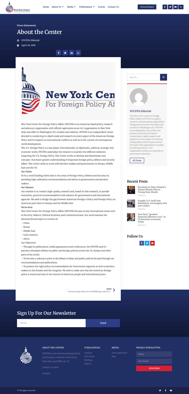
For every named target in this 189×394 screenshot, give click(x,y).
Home (46, 7)
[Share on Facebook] (58, 52)
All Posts (137, 160)
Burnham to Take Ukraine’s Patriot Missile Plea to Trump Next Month (152, 189)
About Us (56, 7)
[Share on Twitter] (65, 52)
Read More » (142, 195)
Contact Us (113, 7)
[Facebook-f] (165, 7)
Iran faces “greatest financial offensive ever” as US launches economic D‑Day (152, 218)
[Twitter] (170, 7)
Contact (46, 373)
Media (70, 7)
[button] (180, 7)
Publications (85, 7)
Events (101, 7)
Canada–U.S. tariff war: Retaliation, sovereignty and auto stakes (152, 203)
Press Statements (26, 25)
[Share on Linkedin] (71, 52)
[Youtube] (175, 7)
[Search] (163, 77)
